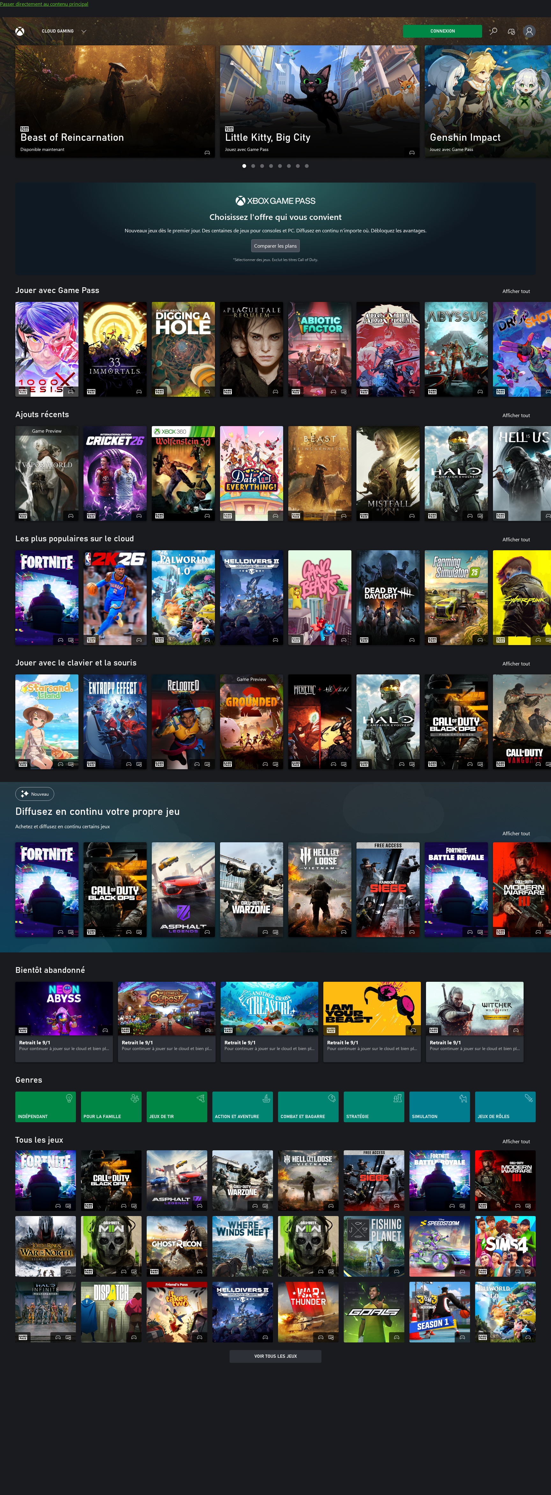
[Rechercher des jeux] (493, 31)
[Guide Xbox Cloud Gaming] (19, 31)
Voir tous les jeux (275, 1356)
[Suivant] (529, 106)
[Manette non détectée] (511, 31)
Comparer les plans (275, 245)
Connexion (442, 31)
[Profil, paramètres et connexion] (529, 31)
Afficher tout (516, 291)
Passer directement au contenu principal (44, 3)
